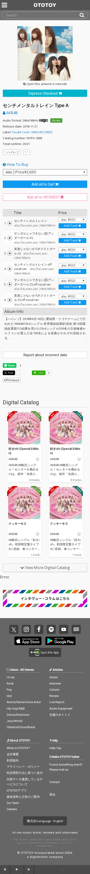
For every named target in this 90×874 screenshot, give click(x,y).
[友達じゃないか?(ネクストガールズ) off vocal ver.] (9, 300)
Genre (14, 669)
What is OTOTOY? (18, 748)
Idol (9, 696)
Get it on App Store (28, 640)
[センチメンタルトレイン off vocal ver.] (9, 269)
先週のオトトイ (59, 714)
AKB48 (11, 112)
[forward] (29, 869)
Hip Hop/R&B (16, 708)
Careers (12, 809)
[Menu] (5, 5)
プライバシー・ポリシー (23, 766)
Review (54, 696)
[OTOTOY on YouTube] (63, 629)
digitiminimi (39, 857)
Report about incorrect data (45, 355)
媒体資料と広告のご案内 (23, 796)
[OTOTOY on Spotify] (51, 629)
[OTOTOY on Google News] (76, 629)
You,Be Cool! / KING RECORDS (32, 132)
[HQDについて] (43, 120)
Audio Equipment (60, 708)
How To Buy (17, 164)
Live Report (56, 702)
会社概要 (13, 754)
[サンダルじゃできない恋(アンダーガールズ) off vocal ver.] (9, 284)
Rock (10, 683)
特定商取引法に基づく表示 (25, 773)
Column (54, 689)
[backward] (5, 869)
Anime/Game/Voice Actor (24, 702)
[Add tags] (26, 152)
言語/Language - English (46, 821)
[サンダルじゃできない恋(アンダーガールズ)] (9, 237)
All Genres (27, 669)
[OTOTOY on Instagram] (26, 629)
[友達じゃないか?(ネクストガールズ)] (9, 253)
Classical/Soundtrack (21, 727)
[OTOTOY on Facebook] (38, 629)
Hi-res (56, 120)
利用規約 (13, 760)
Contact (54, 782)
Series (53, 677)
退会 (52, 794)
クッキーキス (18, 523)
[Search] (84, 15)
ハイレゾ (13, 152)
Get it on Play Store (60, 640)
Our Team (13, 803)
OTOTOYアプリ (17, 790)
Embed (14, 380)
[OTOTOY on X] (13, 629)
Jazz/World (14, 721)
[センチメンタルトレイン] (9, 223)
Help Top (55, 748)
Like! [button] (40, 372)
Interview (55, 683)
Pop (9, 689)
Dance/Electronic (18, 714)
